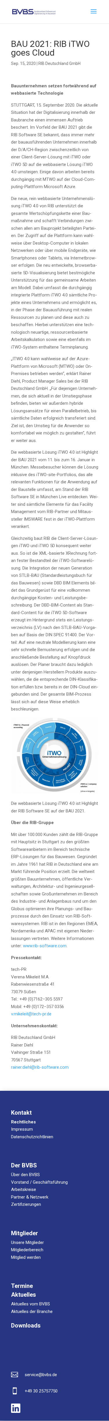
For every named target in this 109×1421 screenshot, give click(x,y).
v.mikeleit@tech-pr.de (31, 1014)
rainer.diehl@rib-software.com (40, 1067)
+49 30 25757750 (41, 1391)
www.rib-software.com (45, 945)
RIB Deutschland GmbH (59, 63)
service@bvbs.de (41, 1374)
